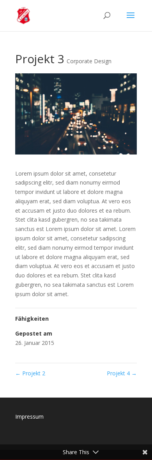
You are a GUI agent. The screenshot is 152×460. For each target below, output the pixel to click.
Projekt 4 (122, 373)
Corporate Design (89, 61)
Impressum (29, 416)
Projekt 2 (30, 373)
